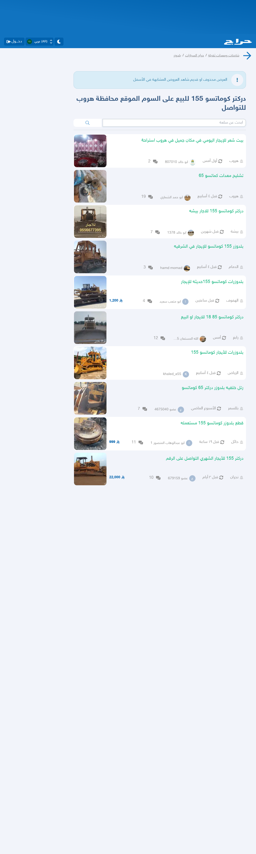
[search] (88, 123)
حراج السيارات (194, 55)
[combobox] (174, 123)
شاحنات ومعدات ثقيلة (223, 55)
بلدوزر (177, 55)
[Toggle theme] (59, 41)
